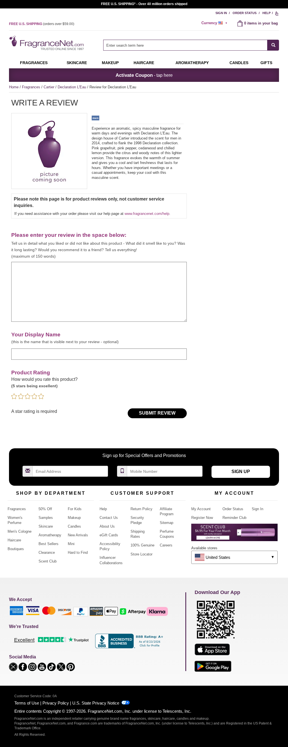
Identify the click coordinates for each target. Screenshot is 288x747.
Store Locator (141, 554)
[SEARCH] (273, 45)
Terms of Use (26, 703)
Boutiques (16, 549)
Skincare (77, 62)
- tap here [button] (144, 75)
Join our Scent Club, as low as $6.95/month (144, 4)
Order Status (244, 13)
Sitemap (166, 523)
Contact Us (109, 518)
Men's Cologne (20, 531)
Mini (71, 544)
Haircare (144, 62)
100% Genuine (142, 545)
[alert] (215, 23)
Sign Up (240, 471)
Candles (74, 526)
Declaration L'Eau (72, 87)
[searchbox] (185, 45)
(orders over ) (41, 24)
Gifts (266, 62)
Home (14, 87)
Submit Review (157, 413)
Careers (166, 545)
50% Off (45, 509)
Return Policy (141, 509)
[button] (14, 666)
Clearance (47, 552)
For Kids (75, 509)
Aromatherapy (50, 535)
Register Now (202, 518)
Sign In (221, 13)
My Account (201, 509)
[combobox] (191, 45)
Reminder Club (234, 518)
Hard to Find (78, 552)
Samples (46, 518)
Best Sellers (48, 544)
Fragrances (34, 62)
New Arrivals (78, 535)
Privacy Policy (55, 703)
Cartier (49, 87)
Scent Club (48, 561)
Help (266, 13)
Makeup (110, 62)
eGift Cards (109, 535)
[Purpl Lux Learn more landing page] (234, 534)
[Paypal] (80, 611)
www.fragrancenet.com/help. (147, 214)
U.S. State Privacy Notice (95, 703)
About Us (107, 526)
